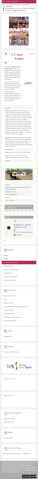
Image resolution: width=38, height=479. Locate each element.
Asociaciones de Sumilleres (10, 276)
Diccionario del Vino (9, 310)
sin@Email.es (12, 200)
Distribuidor (15, 1)
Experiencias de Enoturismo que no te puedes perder (17, 453)
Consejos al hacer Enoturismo (11, 352)
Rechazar (33, 476)
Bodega (9, 1)
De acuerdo (25, 476)
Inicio (4, 1)
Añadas (6, 255)
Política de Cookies (9, 422)
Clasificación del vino (9, 313)
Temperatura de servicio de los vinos (13, 317)
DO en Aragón (25, 4)
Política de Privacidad (9, 418)
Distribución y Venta (9, 266)
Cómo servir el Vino (9, 303)
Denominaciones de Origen (13, 4)
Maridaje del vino (8, 336)
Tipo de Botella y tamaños (10, 320)
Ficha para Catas (8, 437)
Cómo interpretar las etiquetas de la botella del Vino (16, 306)
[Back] (5, 241)
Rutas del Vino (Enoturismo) (11, 269)
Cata (5, 299)
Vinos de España (8, 273)
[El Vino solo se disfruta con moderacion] (19, 400)
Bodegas (6, 259)
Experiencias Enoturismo (10, 280)
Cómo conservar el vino (10, 296)
